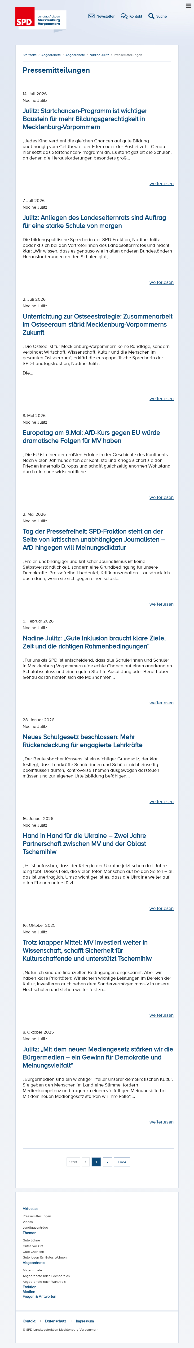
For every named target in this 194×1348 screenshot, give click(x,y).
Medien (29, 1291)
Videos (28, 1221)
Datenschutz (55, 1321)
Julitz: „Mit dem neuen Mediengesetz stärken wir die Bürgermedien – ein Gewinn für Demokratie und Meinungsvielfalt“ (98, 1056)
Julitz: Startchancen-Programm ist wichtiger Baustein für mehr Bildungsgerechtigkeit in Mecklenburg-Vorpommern (85, 118)
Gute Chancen (33, 1251)
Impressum (85, 1321)
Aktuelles (30, 1208)
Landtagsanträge (35, 1227)
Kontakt (29, 1321)
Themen (29, 1232)
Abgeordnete (34, 1262)
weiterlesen (162, 183)
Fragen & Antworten (39, 1296)
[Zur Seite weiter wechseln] (107, 1161)
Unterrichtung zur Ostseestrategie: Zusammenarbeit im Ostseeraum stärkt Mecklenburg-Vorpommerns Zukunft (97, 324)
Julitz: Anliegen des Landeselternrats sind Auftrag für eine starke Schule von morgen (94, 221)
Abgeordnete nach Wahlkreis (44, 1281)
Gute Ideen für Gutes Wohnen (45, 1257)
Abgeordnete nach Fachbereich (46, 1275)
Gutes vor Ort (33, 1246)
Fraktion (29, 1286)
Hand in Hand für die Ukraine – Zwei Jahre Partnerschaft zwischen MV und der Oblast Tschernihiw (84, 843)
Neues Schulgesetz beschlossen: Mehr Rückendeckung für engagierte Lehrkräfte (83, 740)
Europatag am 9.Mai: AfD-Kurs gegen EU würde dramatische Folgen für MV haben (91, 436)
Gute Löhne (31, 1240)
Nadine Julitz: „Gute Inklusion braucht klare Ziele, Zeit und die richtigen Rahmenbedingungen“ (94, 641)
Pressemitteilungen (37, 1216)
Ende (122, 1162)
